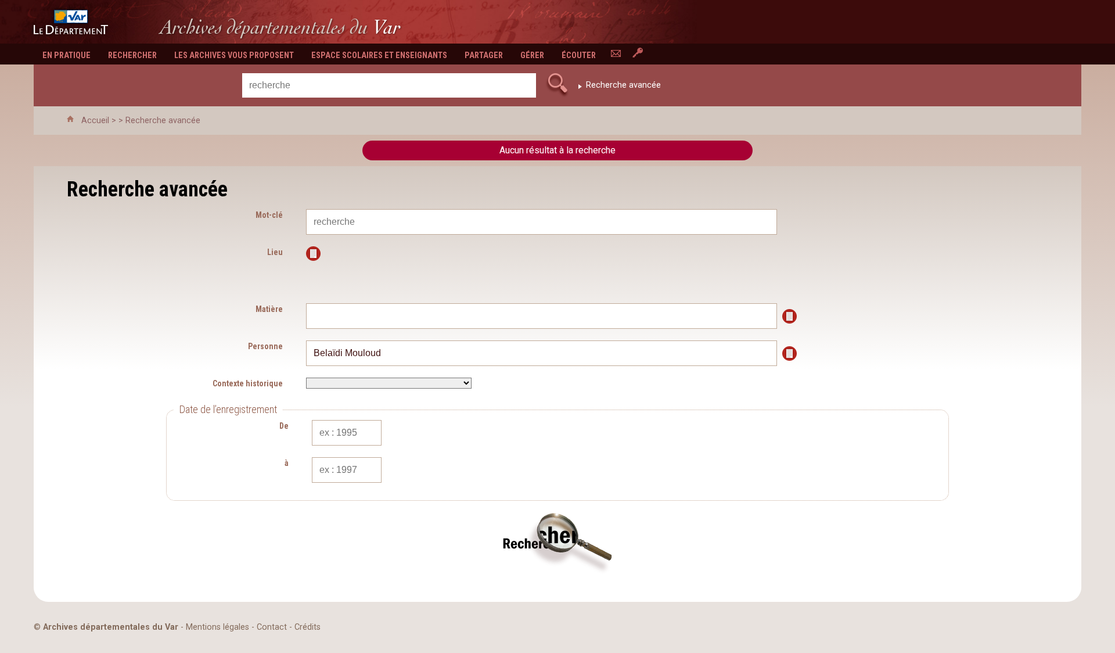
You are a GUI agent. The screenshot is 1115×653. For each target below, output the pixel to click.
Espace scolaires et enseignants (379, 55)
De (284, 425)
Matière (269, 309)
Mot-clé (269, 215)
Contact (272, 627)
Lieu (275, 252)
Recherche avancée (623, 85)
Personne (265, 346)
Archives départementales (280, 27)
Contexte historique (248, 383)
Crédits (307, 627)
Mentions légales (217, 627)
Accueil (95, 120)
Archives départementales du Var (110, 627)
